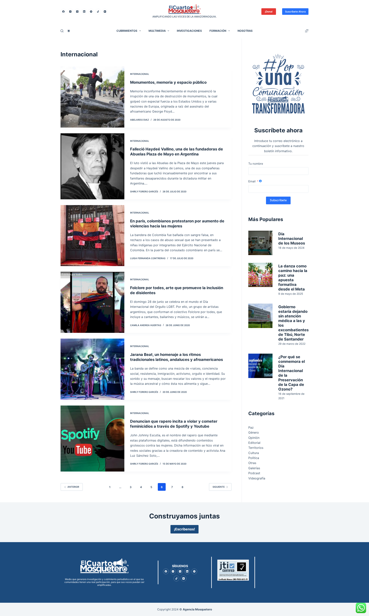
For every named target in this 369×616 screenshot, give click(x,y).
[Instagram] (70, 11)
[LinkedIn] (84, 11)
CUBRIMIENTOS (126, 30)
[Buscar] (62, 30)
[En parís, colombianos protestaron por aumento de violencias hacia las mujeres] (92, 235)
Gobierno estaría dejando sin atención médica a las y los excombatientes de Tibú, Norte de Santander (293, 323)
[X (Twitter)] (77, 11)
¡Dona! (269, 11)
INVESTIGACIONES (189, 30)
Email (252, 181)
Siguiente (219, 486)
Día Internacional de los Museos (291, 238)
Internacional (139, 74)
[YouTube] (105, 11)
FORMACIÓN (217, 30)
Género (253, 432)
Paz (251, 427)
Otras (252, 463)
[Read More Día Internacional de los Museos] (260, 243)
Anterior (73, 486)
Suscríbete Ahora (295, 11)
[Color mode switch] (68, 30)
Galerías (254, 468)
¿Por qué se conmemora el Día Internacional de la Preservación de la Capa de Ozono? (291, 373)
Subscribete (278, 200)
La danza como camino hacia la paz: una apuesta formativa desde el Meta (292, 277)
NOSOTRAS (245, 30)
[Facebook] (63, 11)
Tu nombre (255, 163)
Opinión (253, 438)
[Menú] (306, 31)
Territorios (255, 448)
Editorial (254, 443)
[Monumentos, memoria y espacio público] (92, 97)
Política (253, 458)
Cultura (253, 453)
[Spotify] (91, 11)
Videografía (256, 478)
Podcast (254, 473)
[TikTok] (98, 11)
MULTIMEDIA (157, 30)
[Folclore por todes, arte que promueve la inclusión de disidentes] (92, 302)
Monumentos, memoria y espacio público (168, 82)
